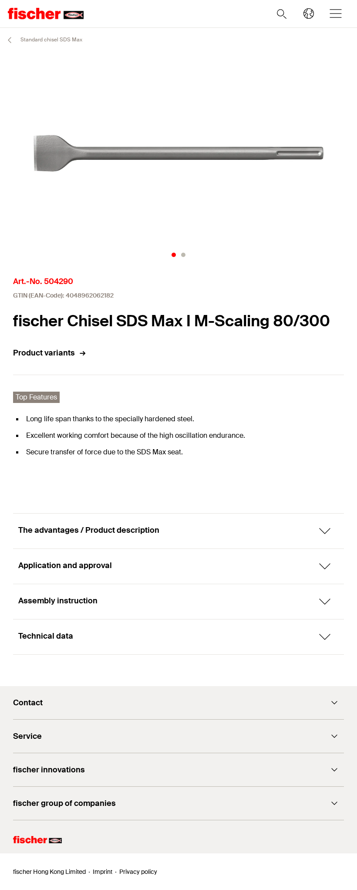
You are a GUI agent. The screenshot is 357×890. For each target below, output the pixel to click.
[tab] (174, 255)
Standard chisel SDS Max (50, 39)
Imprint (102, 872)
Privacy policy (138, 872)
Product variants (44, 353)
